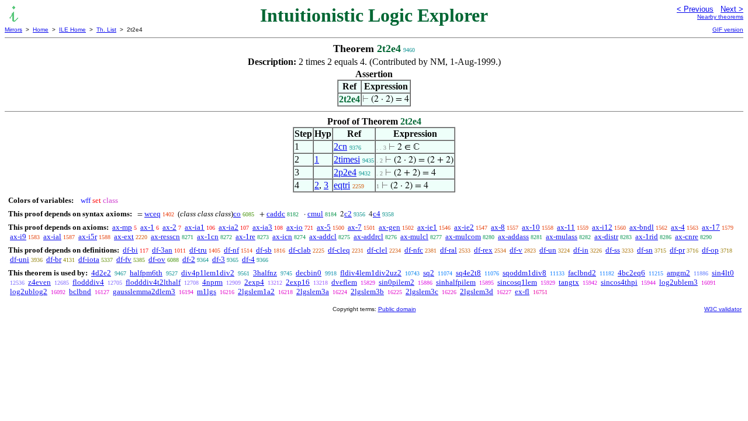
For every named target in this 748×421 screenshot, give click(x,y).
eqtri (342, 185)
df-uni (19, 259)
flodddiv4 (88, 282)
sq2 (428, 272)
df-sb (264, 250)
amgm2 (678, 272)
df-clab (300, 250)
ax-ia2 (228, 227)
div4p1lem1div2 (207, 272)
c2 (348, 213)
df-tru (198, 250)
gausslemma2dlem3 (144, 291)
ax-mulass (561, 236)
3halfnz (265, 272)
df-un (547, 250)
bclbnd (80, 291)
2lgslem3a (312, 291)
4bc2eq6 (631, 272)
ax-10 (531, 227)
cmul (315, 213)
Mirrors (13, 29)
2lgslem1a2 (256, 291)
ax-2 (169, 227)
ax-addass (513, 236)
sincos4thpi (619, 282)
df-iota (88, 259)
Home (41, 29)
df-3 (218, 259)
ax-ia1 (195, 227)
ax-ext (124, 236)
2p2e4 (345, 172)
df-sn (645, 250)
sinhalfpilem (456, 282)
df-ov (156, 259)
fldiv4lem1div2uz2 (370, 272)
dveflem (344, 282)
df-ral (448, 250)
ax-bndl (641, 227)
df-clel (377, 250)
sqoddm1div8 (524, 272)
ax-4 (678, 227)
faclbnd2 (582, 272)
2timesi (347, 159)
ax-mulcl (414, 236)
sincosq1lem (517, 282)
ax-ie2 (464, 227)
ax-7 (355, 227)
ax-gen (389, 227)
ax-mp (122, 227)
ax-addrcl (368, 236)
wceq (152, 213)
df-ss (612, 250)
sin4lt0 (723, 272)
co (237, 213)
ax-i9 (18, 236)
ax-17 (711, 227)
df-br (53, 259)
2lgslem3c (422, 291)
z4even (39, 282)
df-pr (677, 250)
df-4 (248, 259)
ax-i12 (602, 227)
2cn (340, 146)
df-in (580, 250)
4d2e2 (101, 272)
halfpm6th (146, 272)
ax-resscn (165, 236)
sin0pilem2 (396, 282)
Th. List (106, 29)
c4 (376, 213)
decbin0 (308, 272)
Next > (732, 9)
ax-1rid (646, 236)
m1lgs (206, 291)
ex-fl (522, 291)
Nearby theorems (720, 16)
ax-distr (606, 236)
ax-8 (498, 227)
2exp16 (298, 282)
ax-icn (282, 236)
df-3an (162, 250)
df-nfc (413, 250)
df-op (710, 250)
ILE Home (72, 29)
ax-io (294, 227)
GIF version (727, 29)
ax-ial (52, 236)
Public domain (397, 309)
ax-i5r (87, 236)
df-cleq (339, 250)
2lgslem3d (476, 291)
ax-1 (147, 227)
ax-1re (245, 236)
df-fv (123, 259)
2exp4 (254, 282)
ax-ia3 (262, 227)
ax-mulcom (463, 236)
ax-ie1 (427, 227)
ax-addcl (323, 236)
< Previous (695, 9)
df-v (516, 250)
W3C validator (723, 309)
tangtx (569, 282)
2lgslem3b (367, 291)
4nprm (212, 282)
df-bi (130, 250)
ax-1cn (208, 236)
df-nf (231, 250)
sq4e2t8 (468, 272)
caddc (275, 213)
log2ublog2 (28, 291)
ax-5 (324, 227)
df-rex (483, 250)
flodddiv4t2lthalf (153, 282)
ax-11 (566, 227)
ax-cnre (686, 236)
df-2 (188, 259)
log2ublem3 (678, 282)
